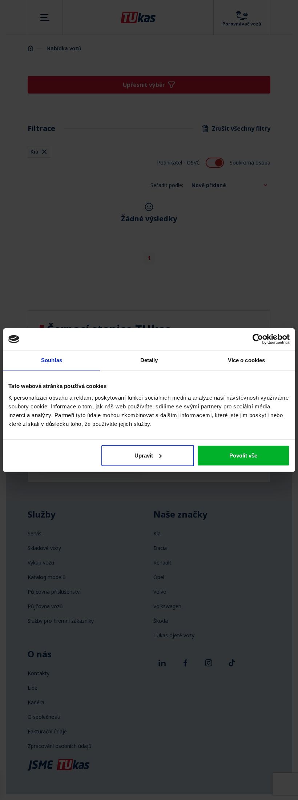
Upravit (143, 455)
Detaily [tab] (149, 360)
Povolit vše (243, 455)
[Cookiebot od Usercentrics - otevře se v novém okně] (258, 339)
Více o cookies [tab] (246, 360)
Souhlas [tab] (51, 360)
